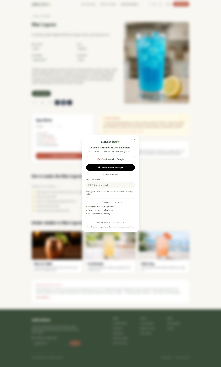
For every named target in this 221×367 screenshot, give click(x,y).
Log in (121, 222)
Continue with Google (112, 159)
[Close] (134, 139)
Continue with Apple (112, 167)
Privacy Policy (129, 227)
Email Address (93, 180)
